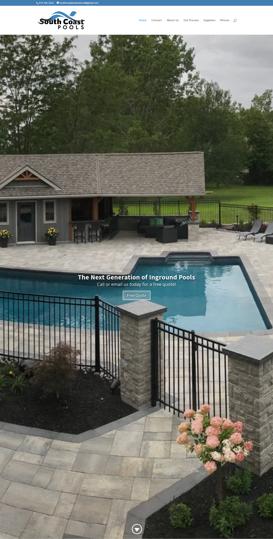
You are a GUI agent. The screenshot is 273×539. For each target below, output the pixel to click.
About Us (173, 20)
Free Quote (136, 295)
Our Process (191, 20)
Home (143, 20)
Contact (156, 20)
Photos (224, 20)
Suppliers (209, 20)
